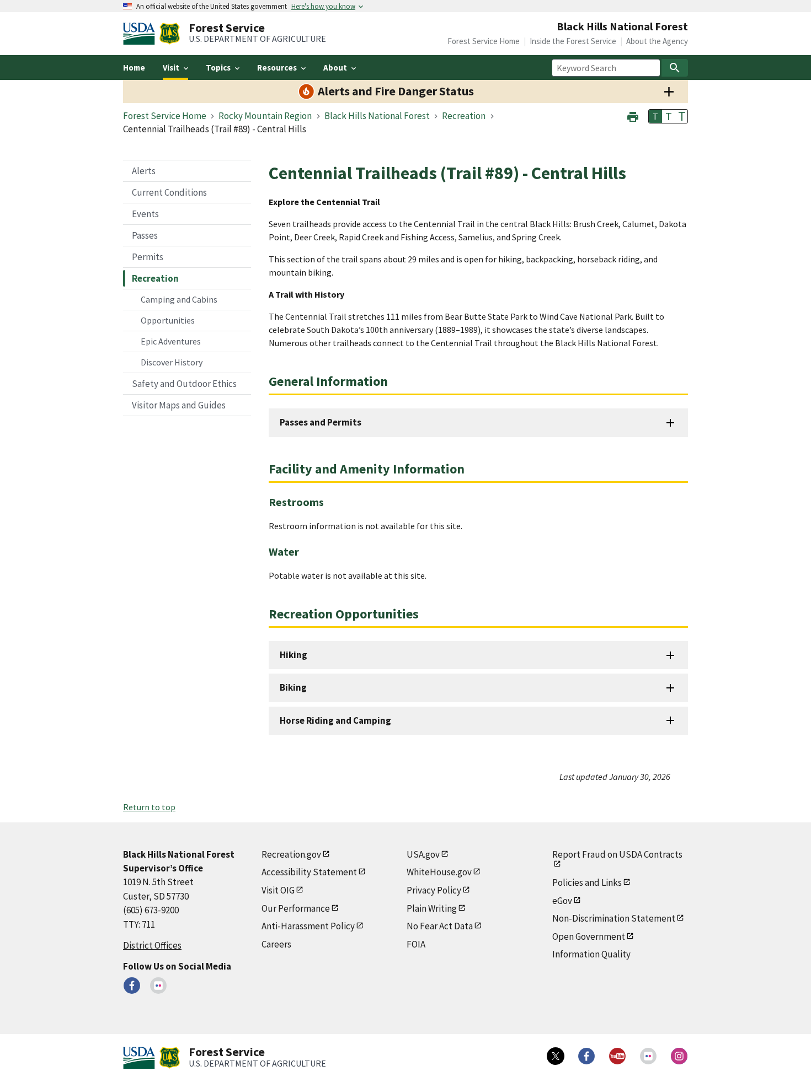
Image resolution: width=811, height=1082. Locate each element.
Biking (293, 687)
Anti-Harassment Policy (308, 926)
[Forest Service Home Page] (169, 34)
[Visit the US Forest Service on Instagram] (679, 1056)
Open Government (588, 936)
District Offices (152, 945)
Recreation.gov (291, 854)
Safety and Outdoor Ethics (184, 384)
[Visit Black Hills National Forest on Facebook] (132, 985)
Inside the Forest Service (573, 41)
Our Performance (296, 908)
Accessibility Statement (309, 872)
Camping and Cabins (179, 299)
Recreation (155, 278)
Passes (145, 235)
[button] (632, 115)
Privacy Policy (434, 890)
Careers (276, 944)
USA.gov (423, 854)
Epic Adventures (171, 341)
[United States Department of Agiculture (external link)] (141, 34)
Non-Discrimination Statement (613, 918)
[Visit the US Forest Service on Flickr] (648, 1056)
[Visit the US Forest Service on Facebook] (586, 1056)
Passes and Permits (320, 422)
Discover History (171, 362)
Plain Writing (432, 908)
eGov (562, 901)
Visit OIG (278, 890)
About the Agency (657, 41)
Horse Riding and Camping (335, 720)
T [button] (655, 116)
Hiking (293, 655)
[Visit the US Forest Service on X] (555, 1056)
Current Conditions (169, 192)
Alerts (144, 171)
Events (145, 214)
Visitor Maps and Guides (179, 405)
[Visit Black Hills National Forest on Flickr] (158, 985)
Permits (147, 257)
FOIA (416, 944)
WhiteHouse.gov (439, 872)
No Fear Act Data (440, 926)
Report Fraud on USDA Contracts (617, 854)
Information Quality (591, 954)
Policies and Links (587, 882)
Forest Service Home (483, 41)
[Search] (674, 68)
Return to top (149, 806)
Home (134, 67)
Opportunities (168, 320)
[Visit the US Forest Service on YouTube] (617, 1056)
